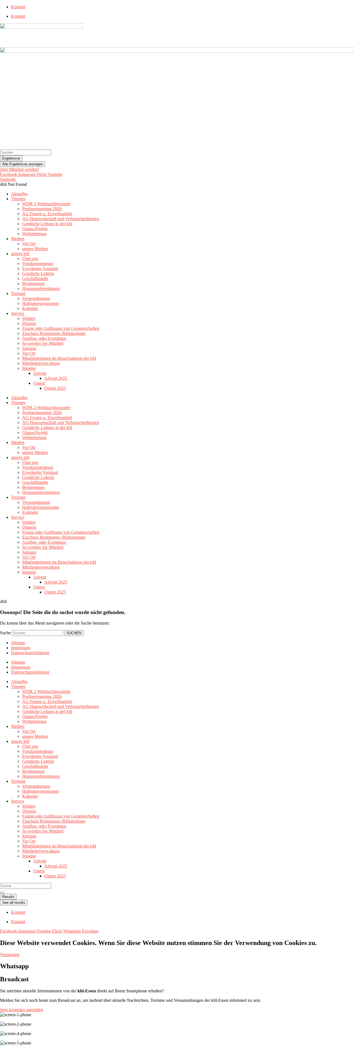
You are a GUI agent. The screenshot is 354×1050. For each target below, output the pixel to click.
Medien (17, 238)
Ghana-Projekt (35, 228)
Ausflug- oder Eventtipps (44, 338)
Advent (39, 373)
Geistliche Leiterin (38, 273)
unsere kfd (20, 253)
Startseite (8, 179)
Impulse (29, 368)
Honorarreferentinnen (41, 288)
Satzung (29, 348)
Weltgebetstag (34, 233)
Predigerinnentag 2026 (42, 208)
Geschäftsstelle (35, 278)
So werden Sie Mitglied (42, 343)
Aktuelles (19, 193)
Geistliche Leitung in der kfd (47, 223)
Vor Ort (28, 243)
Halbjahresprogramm (40, 303)
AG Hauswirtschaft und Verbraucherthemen (60, 218)
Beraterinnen (33, 283)
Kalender (30, 308)
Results (8, 897)
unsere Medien (35, 248)
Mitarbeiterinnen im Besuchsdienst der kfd (59, 358)
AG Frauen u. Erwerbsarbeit (47, 213)
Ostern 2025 (55, 388)
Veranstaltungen (36, 298)
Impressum (20, 647)
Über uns (30, 258)
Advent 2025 (55, 378)
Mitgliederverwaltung (41, 363)
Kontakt (18, 6)
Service (17, 313)
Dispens (29, 323)
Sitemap (18, 642)
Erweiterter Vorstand (40, 268)
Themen (18, 198)
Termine (18, 293)
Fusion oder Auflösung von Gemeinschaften (60, 328)
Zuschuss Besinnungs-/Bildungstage (53, 333)
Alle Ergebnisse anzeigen (22, 164)
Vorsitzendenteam (37, 263)
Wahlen (28, 318)
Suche (5, 632)
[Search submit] (2, 893)
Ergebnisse (11, 158)
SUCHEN (73, 633)
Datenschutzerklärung (30, 652)
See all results (13, 902)
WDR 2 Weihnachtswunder (46, 203)
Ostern (39, 383)
